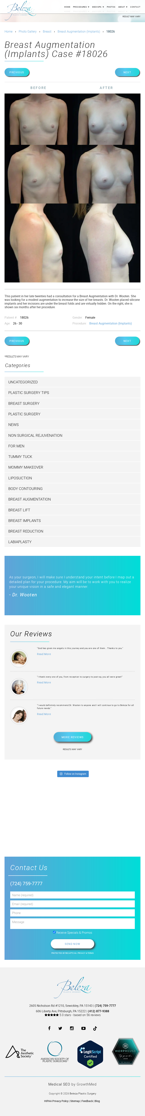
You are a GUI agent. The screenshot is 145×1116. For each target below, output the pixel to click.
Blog (97, 1101)
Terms (90, 953)
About (122, 7)
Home (67, 7)
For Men (16, 445)
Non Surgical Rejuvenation (35, 435)
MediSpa (97, 7)
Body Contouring (25, 488)
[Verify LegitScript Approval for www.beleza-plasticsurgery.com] (90, 1051)
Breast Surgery (23, 403)
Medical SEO (59, 1084)
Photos (111, 7)
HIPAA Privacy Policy (56, 1101)
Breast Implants (24, 520)
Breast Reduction (25, 531)
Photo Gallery (28, 31)
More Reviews (73, 737)
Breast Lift (19, 509)
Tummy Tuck (20, 456)
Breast (47, 31)
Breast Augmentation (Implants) (79, 31)
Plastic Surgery (24, 413)
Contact (135, 7)
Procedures (80, 7)
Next (127, 72)
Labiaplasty (20, 541)
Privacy (82, 953)
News (13, 424)
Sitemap (75, 1101)
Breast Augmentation (29, 499)
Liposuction (20, 477)
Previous (16, 72)
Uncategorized (23, 381)
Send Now (72, 944)
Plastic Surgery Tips (28, 392)
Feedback (87, 1101)
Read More (44, 654)
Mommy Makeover (25, 467)
